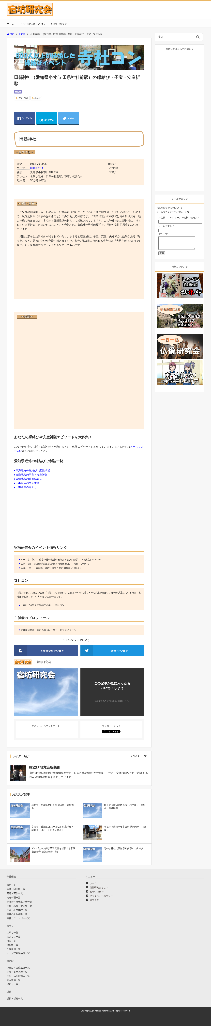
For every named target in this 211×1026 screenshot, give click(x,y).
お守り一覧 (12, 932)
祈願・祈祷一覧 (15, 998)
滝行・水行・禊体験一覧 (19, 905)
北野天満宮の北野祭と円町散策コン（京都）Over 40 (61, 563)
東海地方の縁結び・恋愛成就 (33, 470)
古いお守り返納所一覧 (18, 953)
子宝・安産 (23, 98)
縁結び (37, 98)
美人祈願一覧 (13, 980)
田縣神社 (35, 168)
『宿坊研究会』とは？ (32, 23)
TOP (12, 34)
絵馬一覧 (11, 941)
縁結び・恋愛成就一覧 (18, 967)
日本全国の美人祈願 (27, 483)
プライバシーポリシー (101, 896)
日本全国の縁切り (26, 487)
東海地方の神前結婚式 (29, 478)
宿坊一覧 (11, 885)
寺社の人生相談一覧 (17, 914)
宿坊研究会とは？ (99, 887)
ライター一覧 (140, 756)
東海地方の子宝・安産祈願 (31, 474)
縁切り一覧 (12, 984)
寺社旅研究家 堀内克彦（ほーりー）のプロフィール (48, 630)
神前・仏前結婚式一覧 (18, 976)
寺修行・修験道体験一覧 (19, 901)
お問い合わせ (59, 23)
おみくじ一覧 (13, 936)
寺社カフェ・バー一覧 (18, 918)
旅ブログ (94, 900)
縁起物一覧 (12, 945)
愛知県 (21, 34)
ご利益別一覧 (13, 949)
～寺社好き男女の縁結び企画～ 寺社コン (42, 605)
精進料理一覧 (13, 897)
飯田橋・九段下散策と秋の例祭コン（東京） (59, 568)
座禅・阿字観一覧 (16, 889)
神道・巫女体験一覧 (17, 910)
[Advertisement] (79, 273)
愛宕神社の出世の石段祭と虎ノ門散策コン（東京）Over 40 (70, 559)
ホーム (11, 23)
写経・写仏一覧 (15, 893)
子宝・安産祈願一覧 (17, 971)
